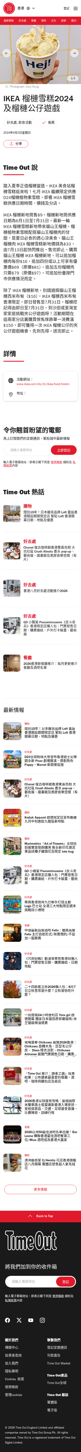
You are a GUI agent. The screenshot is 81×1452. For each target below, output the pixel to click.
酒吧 (43, 21)
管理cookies (13, 1395)
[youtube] (30, 1320)
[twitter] (19, 1320)
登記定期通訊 (57, 1348)
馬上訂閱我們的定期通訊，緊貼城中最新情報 (36, 439)
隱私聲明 (11, 1371)
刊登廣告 (53, 1356)
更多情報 (40, 1190)
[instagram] (42, 1320)
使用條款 (56, 462)
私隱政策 (11, 1300)
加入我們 (11, 1363)
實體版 (52, 1402)
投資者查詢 (13, 1356)
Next (74, 53)
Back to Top (44, 1216)
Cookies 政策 (14, 1379)
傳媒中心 (11, 1348)
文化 (53, 21)
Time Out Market (58, 1363)
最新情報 (9, 21)
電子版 (52, 1410)
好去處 (22, 21)
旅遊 (63, 21)
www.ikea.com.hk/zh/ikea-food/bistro (43, 384)
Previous (6, 53)
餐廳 (33, 21)
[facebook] (7, 1320)
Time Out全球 (56, 1383)
